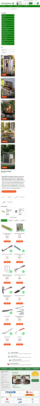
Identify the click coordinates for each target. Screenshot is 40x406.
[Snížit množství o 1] (5, 239)
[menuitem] (4, 6)
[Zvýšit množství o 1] (9, 239)
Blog (2, 379)
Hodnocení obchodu (4, 374)
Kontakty (2, 376)
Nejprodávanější (4, 220)
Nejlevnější (10, 220)
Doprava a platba (4, 377)
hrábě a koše (4, 185)
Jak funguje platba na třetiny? (28, 0)
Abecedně (22, 220)
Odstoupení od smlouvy (4, 386)
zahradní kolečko (16, 188)
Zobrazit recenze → (35, 380)
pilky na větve (10, 183)
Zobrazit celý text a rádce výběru (9, 191)
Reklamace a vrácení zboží (5, 384)
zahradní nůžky (16, 182)
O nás (36, 0)
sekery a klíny (19, 183)
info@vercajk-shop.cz (16, 387)
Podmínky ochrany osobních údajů (5, 383)
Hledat (31, 3)
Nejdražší (16, 220)
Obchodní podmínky (4, 380)
